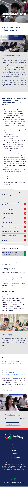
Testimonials (12, 424)
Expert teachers (14, 222)
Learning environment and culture (14, 203)
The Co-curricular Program (14, 226)
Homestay (14, 240)
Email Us (14, 450)
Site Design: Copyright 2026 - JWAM (14, 482)
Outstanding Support (14, 209)
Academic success (14, 213)
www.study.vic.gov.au (7, 287)
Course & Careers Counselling (14, 231)
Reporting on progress (14, 235)
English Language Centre (14, 217)
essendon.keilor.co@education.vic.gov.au (15, 374)
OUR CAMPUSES (14, 458)
